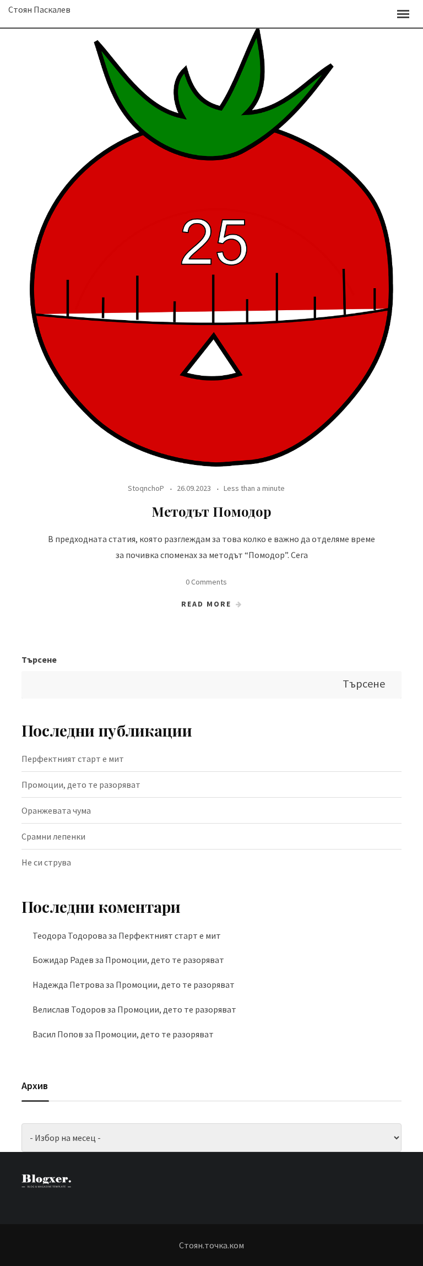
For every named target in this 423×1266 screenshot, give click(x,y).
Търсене (39, 659)
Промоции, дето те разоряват (80, 784)
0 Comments (206, 582)
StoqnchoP (146, 488)
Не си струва (46, 862)
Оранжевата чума (56, 810)
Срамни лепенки (53, 836)
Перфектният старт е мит (72, 758)
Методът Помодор (211, 511)
